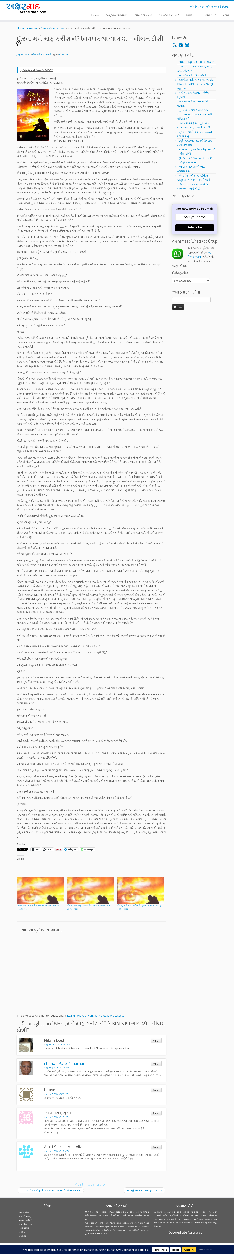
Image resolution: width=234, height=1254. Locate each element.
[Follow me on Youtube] (71, 7)
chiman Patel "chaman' (65, 1063)
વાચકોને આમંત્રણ (26, 1216)
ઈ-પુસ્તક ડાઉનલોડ (116, 15)
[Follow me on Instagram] (69, 7)
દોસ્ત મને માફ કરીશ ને (52, 28)
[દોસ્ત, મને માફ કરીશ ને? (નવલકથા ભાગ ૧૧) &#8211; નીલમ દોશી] (40, 890)
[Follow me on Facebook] (67, 7)
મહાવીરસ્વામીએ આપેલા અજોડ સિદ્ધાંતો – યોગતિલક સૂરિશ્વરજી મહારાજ (195, 84)
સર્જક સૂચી (192, 15)
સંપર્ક (226, 15)
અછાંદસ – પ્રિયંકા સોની (192, 75)
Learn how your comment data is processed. (95, 1015)
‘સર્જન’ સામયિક (143, 15)
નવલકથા (32, 28)
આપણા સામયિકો (25, 1220)
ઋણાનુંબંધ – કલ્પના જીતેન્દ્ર (144, 1190)
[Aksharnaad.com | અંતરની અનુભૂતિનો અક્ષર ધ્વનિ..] (27, 8)
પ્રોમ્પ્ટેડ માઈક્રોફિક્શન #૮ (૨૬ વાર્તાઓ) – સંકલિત (50, 1190)
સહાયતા (22, 1232)
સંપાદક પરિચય (24, 1212)
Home (95, 15)
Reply (156, 1040)
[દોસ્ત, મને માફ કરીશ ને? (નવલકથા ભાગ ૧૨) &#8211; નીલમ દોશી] (90, 890)
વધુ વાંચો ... (105, 1233)
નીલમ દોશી (63, 54)
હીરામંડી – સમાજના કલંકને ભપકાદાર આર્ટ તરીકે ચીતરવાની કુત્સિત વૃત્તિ (194, 114)
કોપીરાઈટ (210, 15)
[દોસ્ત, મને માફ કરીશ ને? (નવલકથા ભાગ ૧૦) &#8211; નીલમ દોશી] (140, 890)
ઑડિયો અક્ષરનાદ (169, 15)
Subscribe (194, 227)
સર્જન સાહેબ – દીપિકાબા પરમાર (196, 62)
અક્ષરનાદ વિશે (24, 1228)
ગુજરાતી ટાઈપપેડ (25, 1224)
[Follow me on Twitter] (64, 7)
